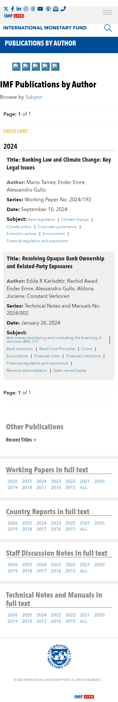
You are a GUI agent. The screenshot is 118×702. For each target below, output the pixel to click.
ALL (83, 488)
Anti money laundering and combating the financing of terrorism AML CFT (54, 340)
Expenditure (17, 356)
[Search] (108, 28)
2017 (42, 488)
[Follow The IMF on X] (5, 8)
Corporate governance (57, 227)
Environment (54, 234)
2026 (13, 481)
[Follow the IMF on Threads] (33, 8)
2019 (13, 488)
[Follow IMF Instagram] (26, 8)
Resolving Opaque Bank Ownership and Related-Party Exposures (55, 262)
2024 (42, 481)
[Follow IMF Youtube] (40, 8)
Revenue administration (27, 371)
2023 (56, 481)
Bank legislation (41, 220)
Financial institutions (83, 356)
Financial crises (47, 356)
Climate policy (19, 227)
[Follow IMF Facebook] (12, 8)
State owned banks (69, 371)
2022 (70, 481)
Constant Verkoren (48, 296)
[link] (16, 67)
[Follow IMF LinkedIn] (19, 8)
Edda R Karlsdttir (45, 281)
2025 (27, 481)
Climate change (75, 220)
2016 (56, 488)
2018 (27, 488)
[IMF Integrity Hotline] (63, 8)
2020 (99, 481)
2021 (85, 481)
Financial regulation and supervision (37, 241)
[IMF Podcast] (48, 8)
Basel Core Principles (57, 349)
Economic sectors (22, 234)
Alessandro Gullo (26, 190)
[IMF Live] (84, 693)
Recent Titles (19, 439)
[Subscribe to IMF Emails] (55, 8)
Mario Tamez (41, 182)
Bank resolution (20, 349)
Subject (33, 97)
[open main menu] (107, 13)
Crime (86, 349)
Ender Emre (71, 182)
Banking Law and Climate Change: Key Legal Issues (59, 163)
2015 (70, 488)
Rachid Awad (82, 281)
